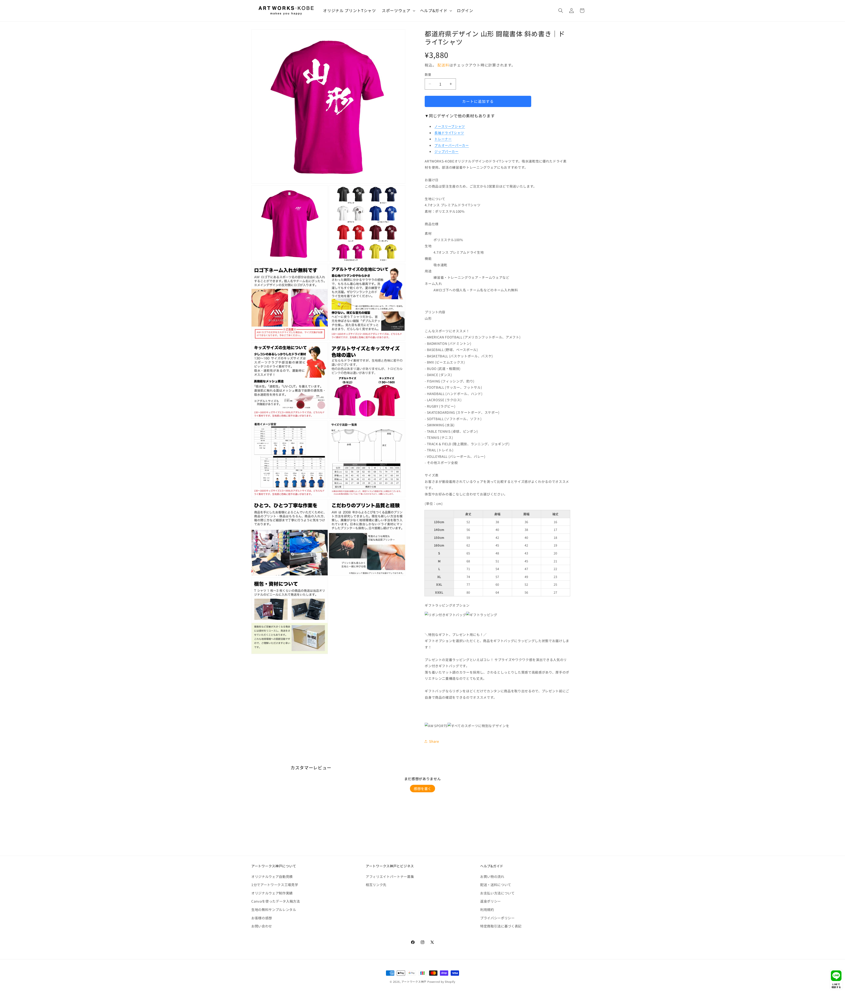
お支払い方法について (497, 892)
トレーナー (443, 139)
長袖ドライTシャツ (449, 132)
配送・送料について (495, 884)
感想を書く (422, 788)
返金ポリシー (490, 901)
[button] (398, 10)
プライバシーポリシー (497, 917)
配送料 (443, 65)
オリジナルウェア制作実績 (272, 892)
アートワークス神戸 (413, 981)
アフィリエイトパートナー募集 (390, 876)
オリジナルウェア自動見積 (272, 876)
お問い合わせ (261, 926)
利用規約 (487, 909)
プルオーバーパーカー (451, 145)
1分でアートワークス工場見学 (274, 884)
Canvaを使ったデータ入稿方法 (275, 901)
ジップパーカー (446, 151)
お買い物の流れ (492, 876)
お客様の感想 (261, 917)
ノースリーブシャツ (449, 126)
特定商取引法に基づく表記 (501, 926)
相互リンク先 (376, 884)
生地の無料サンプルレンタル (273, 909)
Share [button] (434, 741)
